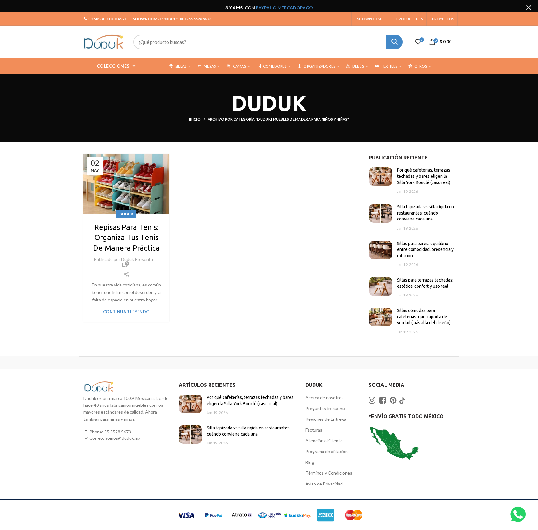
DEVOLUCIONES (408, 19)
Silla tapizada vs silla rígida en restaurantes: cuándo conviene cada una (425, 212)
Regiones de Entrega (325, 419)
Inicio (195, 119)
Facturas (313, 430)
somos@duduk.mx (122, 438)
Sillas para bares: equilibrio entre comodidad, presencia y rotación (425, 249)
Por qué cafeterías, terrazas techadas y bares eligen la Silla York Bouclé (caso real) (423, 176)
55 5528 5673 (117, 431)
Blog (309, 462)
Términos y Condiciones (328, 473)
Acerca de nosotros (324, 397)
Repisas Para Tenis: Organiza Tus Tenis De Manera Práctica (126, 237)
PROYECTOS (443, 19)
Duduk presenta (137, 259)
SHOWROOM (369, 19)
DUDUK (126, 214)
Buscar (394, 42)
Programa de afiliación (326, 451)
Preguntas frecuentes (327, 408)
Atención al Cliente (324, 440)
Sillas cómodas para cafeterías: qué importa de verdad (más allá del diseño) (424, 316)
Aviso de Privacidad (324, 483)
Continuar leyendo (126, 312)
